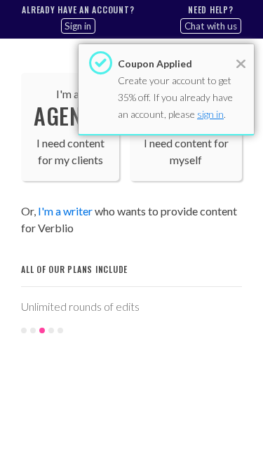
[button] (26, 315)
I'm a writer (65, 211)
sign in (210, 114)
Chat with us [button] (210, 26)
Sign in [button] (78, 26)
